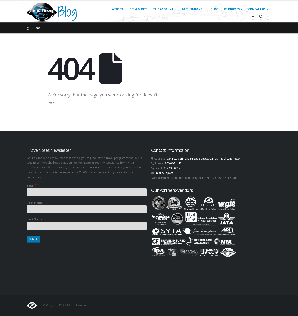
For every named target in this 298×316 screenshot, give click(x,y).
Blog (214, 9)
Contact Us (256, 9)
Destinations (192, 9)
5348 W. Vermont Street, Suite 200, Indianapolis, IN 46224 (203, 158)
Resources (232, 9)
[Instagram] (260, 16)
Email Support (164, 173)
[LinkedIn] (268, 16)
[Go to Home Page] (28, 28)
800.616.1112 (173, 163)
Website (117, 9)
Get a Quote (138, 9)
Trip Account (163, 9)
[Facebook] (253, 16)
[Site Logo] (54, 11)
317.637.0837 (172, 168)
